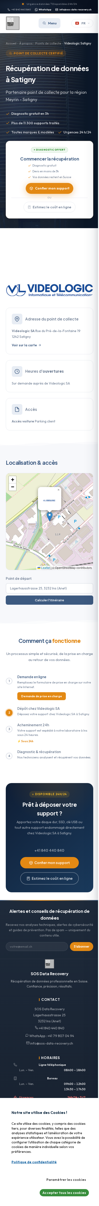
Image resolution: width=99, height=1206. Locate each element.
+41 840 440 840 (21, 9)
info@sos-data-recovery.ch (75, 9)
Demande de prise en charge (41, 696)
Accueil (11, 43)
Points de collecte (48, 43)
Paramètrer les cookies (66, 1179)
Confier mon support (52, 188)
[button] (50, 517)
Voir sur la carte (24, 345)
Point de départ (19, 578)
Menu (52, 23)
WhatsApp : (51, 1036)
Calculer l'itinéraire (49, 600)
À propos (25, 43)
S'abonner (81, 946)
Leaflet (45, 568)
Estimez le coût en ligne (52, 207)
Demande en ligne (31, 677)
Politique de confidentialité (34, 1162)
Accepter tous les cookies (64, 1193)
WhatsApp (45, 9)
